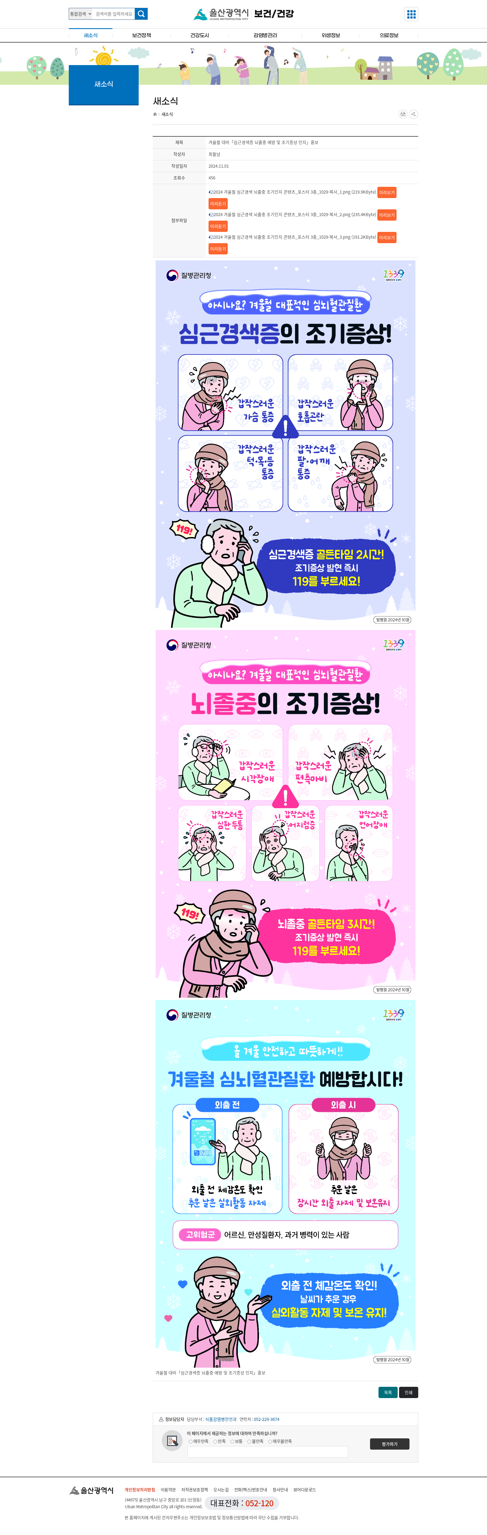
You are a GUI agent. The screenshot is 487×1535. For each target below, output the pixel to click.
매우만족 (201, 1441)
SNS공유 (413, 114)
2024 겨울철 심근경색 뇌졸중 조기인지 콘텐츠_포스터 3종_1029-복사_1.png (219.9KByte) (295, 192)
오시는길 (221, 1490)
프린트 (403, 114)
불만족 (258, 1441)
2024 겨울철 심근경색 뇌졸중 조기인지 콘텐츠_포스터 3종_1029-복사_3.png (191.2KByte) (295, 237)
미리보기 (387, 192)
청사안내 (280, 1490)
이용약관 (168, 1490)
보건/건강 (274, 14)
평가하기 (390, 1444)
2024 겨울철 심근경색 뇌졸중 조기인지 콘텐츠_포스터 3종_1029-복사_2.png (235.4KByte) (295, 214)
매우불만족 (282, 1441)
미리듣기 (218, 204)
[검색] (141, 13)
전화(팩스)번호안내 (250, 1490)
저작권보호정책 (194, 1490)
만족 (221, 1441)
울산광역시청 (221, 14)
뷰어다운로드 (304, 1490)
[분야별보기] (411, 14)
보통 (239, 1441)
